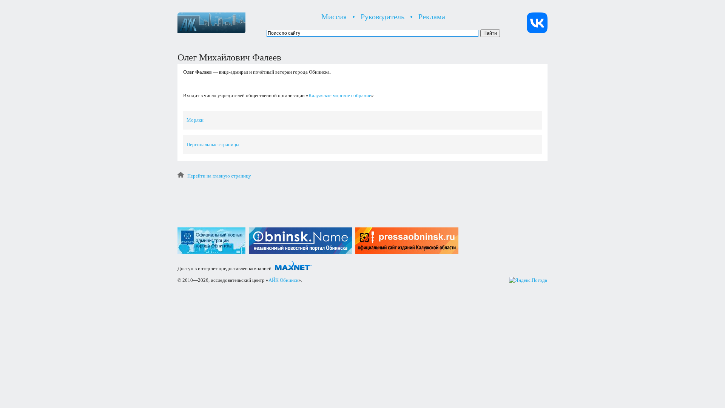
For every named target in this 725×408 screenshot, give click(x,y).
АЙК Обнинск (283, 280)
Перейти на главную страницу (219, 176)
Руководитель (382, 16)
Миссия (334, 16)
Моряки (195, 120)
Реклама (431, 16)
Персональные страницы (213, 144)
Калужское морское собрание (340, 95)
